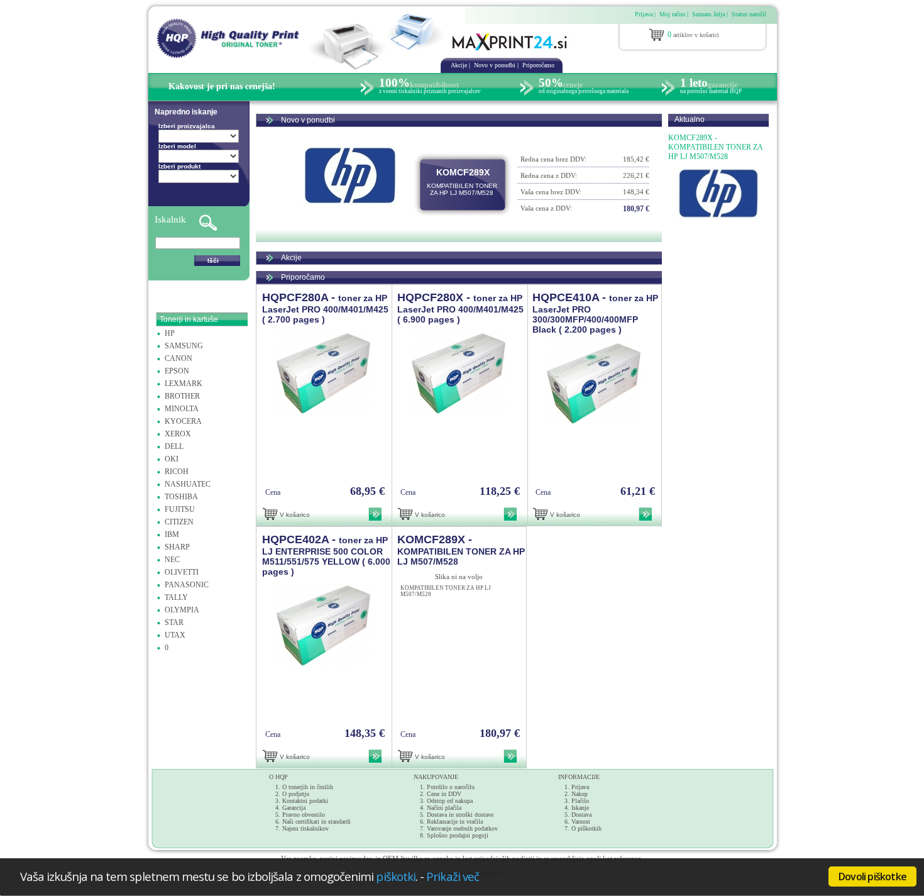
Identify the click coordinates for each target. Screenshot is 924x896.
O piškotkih (586, 828)
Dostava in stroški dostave (460, 814)
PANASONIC (187, 584)
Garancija (293, 807)
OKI (172, 459)
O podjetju (295, 793)
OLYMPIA (182, 610)
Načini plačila (444, 807)
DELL (174, 446)
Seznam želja (708, 14)
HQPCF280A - (325, 307)
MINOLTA (182, 408)
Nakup (579, 793)
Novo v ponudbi (494, 65)
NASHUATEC (188, 484)
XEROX (178, 433)
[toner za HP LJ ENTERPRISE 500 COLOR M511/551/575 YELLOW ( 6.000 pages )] (323, 664)
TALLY (176, 597)
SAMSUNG (184, 345)
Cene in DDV (444, 793)
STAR (174, 622)
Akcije (459, 65)
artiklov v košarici (693, 34)
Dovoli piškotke (872, 876)
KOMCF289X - (461, 550)
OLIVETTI (182, 572)
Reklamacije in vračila (455, 821)
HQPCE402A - (326, 555)
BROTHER (182, 396)
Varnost (580, 821)
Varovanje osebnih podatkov (462, 828)
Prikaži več (452, 876)
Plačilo (580, 800)
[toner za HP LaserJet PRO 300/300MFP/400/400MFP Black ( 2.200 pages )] (594, 422)
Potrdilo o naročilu (451, 786)
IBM (172, 534)
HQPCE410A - (595, 313)
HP (170, 333)
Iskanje (580, 807)
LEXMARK (183, 383)
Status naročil (749, 14)
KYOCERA (183, 421)
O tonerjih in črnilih (307, 786)
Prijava (643, 14)
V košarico (295, 514)
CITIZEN (179, 521)
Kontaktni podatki (305, 800)
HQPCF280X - (460, 307)
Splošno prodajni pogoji (457, 835)
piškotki (395, 876)
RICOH (177, 471)
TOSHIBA (181, 496)
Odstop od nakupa (450, 800)
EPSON (177, 371)
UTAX (175, 635)
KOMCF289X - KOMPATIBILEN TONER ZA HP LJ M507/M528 (715, 147)
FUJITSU (180, 509)
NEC (172, 559)
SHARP (177, 547)
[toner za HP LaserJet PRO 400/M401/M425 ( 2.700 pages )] (323, 412)
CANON (178, 358)
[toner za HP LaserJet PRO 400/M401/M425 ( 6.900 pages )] (458, 412)
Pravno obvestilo (303, 814)
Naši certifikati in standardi (316, 821)
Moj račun (672, 14)
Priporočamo (538, 65)
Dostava (581, 814)
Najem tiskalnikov (305, 828)
